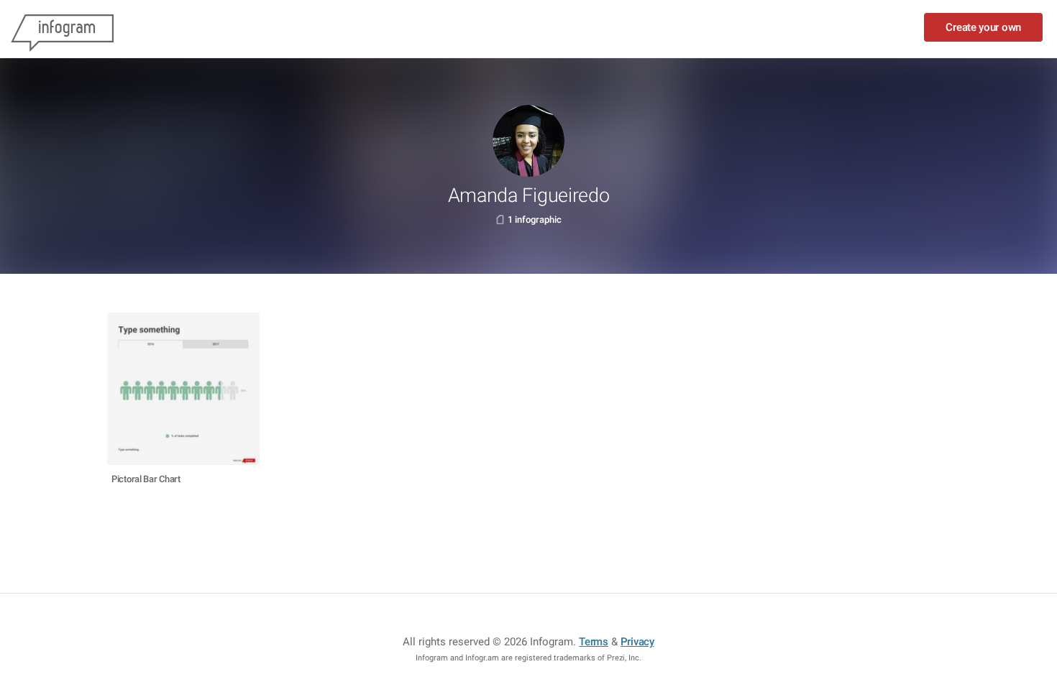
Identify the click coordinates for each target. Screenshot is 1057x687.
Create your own (983, 27)
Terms (593, 641)
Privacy (637, 641)
